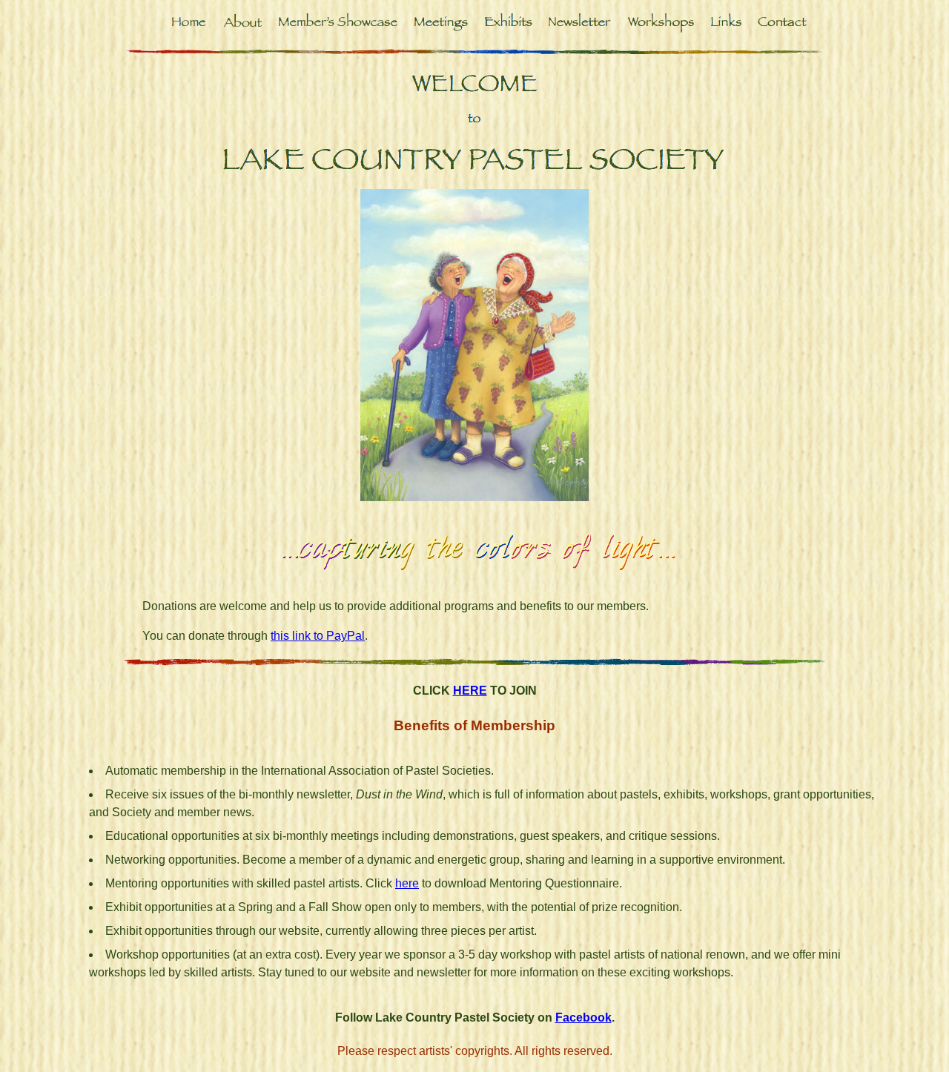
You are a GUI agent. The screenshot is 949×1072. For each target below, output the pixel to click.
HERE (470, 690)
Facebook (583, 1017)
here (407, 883)
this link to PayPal (318, 635)
